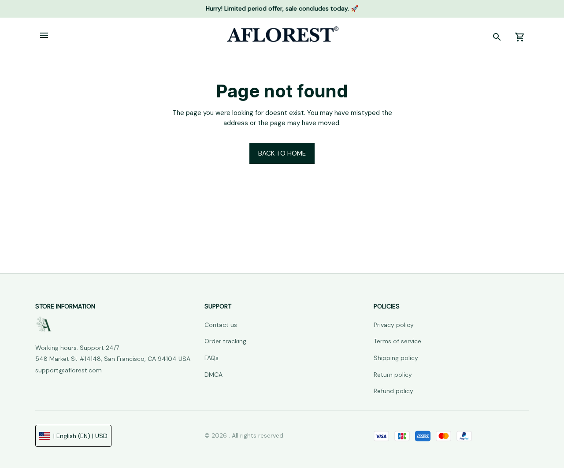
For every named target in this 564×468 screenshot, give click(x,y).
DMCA (213, 375)
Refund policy (393, 391)
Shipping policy (396, 358)
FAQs (211, 358)
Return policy (393, 375)
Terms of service (397, 341)
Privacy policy (394, 325)
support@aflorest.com (68, 370)
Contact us (220, 325)
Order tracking (225, 341)
